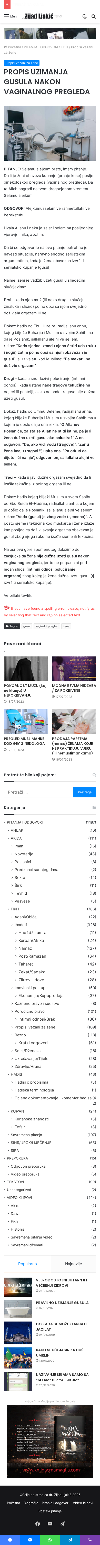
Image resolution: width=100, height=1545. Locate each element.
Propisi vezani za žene (21, 63)
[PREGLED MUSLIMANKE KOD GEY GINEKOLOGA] (26, 721)
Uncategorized (19, 1190)
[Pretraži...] (93, 18)
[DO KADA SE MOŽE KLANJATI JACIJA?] (18, 1333)
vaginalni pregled (46, 626)
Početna (14, 47)
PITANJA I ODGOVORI (41, 47)
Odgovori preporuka (28, 1166)
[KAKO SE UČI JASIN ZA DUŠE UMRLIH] (18, 1358)
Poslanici (23, 861)
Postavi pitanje (50, 1511)
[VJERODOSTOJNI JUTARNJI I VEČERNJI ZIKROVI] (18, 1287)
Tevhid (21, 893)
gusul (27, 626)
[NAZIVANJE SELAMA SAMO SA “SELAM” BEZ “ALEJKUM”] (18, 1381)
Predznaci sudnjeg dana (36, 869)
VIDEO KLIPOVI (19, 1198)
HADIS (16, 1074)
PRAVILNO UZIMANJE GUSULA (62, 1302)
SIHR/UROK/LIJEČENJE (31, 1142)
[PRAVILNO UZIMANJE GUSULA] (18, 1309)
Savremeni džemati (27, 1245)
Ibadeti (21, 924)
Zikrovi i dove (31, 979)
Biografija (31, 1503)
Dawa (16, 1213)
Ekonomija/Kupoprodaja (41, 995)
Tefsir (20, 1126)
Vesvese (22, 901)
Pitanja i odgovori (55, 1503)
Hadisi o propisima (31, 1082)
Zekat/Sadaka (31, 972)
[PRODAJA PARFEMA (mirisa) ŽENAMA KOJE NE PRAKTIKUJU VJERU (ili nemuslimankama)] (74, 721)
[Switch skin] (84, 18)
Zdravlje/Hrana (28, 1066)
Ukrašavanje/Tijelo (31, 1058)
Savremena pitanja (26, 1135)
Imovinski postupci (31, 987)
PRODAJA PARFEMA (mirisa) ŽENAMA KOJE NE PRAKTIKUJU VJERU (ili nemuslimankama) (72, 746)
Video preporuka (25, 1174)
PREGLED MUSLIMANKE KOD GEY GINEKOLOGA (24, 741)
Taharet (25, 964)
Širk (18, 885)
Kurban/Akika (31, 940)
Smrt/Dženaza (28, 1050)
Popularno (27, 1263)
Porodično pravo (30, 1011)
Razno (20, 1035)
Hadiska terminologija (34, 1090)
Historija (18, 1229)
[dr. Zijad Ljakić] (41, 16)
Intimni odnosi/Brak (36, 1019)
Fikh (14, 1221)
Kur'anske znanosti (32, 1119)
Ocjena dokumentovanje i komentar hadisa (53, 1098)
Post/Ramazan (32, 956)
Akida (16, 1205)
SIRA (15, 1150)
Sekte (20, 877)
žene (66, 626)
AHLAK (17, 830)
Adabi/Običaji (26, 916)
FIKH (64, 47)
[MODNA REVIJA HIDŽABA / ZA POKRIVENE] (74, 668)
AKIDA (16, 838)
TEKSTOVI (15, 1182)
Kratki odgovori (33, 1042)
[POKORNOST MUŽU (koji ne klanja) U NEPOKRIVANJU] (26, 668)
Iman (19, 846)
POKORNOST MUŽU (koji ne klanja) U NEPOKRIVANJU (25, 690)
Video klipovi (83, 1503)
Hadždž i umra (32, 932)
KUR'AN (17, 1111)
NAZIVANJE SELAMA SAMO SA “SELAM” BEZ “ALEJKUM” (62, 1377)
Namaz (25, 948)
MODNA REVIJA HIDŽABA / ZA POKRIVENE (74, 688)
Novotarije (24, 853)
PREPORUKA (17, 1158)
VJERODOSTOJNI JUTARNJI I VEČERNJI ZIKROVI (61, 1283)
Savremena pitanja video (32, 1237)
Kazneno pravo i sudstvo (37, 1003)
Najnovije (73, 1263)
